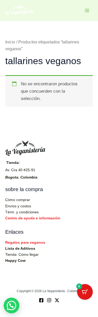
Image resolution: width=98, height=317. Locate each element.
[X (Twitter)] (57, 300)
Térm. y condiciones (22, 212)
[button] (11, 305)
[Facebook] (41, 300)
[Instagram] (49, 300)
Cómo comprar (17, 200)
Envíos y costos (18, 206)
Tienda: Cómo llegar (22, 254)
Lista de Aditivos (20, 248)
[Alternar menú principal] (87, 10)
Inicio (10, 42)
